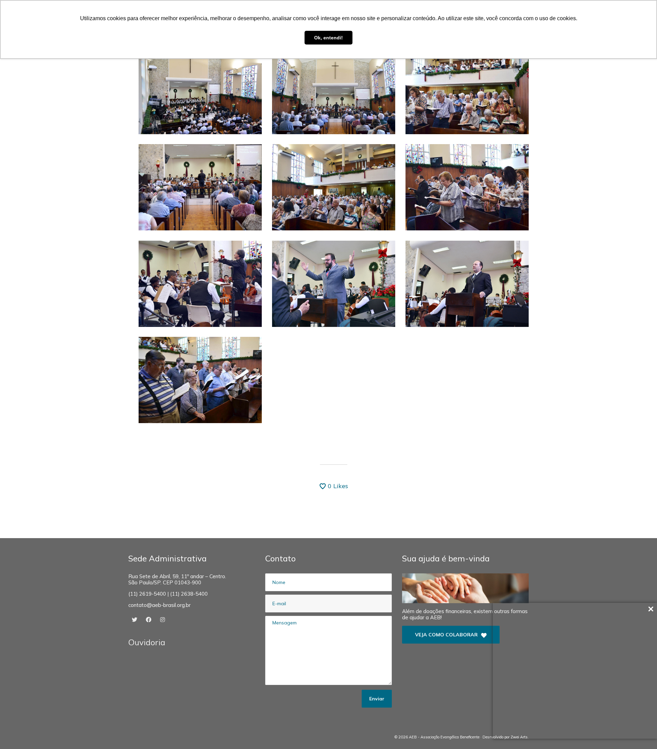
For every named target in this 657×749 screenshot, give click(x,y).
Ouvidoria (146, 642)
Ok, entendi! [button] (328, 37)
